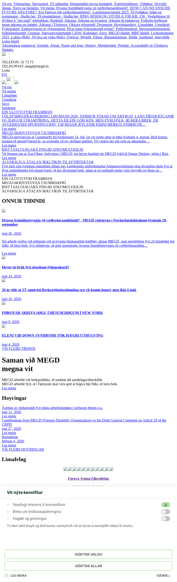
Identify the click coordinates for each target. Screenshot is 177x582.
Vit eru (8, 4)
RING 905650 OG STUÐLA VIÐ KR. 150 (114, 16)
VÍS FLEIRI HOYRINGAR (23, 449)
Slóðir (134, 37)
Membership (108, 45)
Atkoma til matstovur (125, 20)
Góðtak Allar (88, 566)
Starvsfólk (162, 37)
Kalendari (91, 33)
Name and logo (73, 45)
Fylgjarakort (11, 29)
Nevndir (160, 4)
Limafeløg (146, 25)
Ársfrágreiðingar (127, 4)
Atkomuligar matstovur (19, 45)
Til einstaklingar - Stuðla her (58, 16)
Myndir (86, 37)
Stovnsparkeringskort (155, 29)
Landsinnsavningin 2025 (111, 12)
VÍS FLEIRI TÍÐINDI (18, 349)
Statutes (8, 50)
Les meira (9, 388)
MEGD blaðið (120, 33)
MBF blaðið (141, 33)
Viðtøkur (147, 4)
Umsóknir (162, 25)
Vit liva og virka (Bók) (49, 37)
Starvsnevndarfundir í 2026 (62, 33)
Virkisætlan (23, 4)
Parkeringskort (127, 29)
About (55, 45)
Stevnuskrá (41, 4)
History (91, 45)
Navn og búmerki (26, 8)
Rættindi (57, 20)
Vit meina (48, 8)
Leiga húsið (11, 41)
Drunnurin (105, 25)
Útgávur (73, 37)
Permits (124, 45)
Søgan (7, 8)
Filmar (98, 37)
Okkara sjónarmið (83, 25)
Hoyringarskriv (126, 25)
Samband (147, 37)
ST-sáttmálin (60, 4)
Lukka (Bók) (21, 37)
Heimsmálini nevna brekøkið (92, 4)
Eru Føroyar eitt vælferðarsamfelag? (65, 12)
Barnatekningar (116, 37)
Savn (104, 33)
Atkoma (71, 20)
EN (4, 75)
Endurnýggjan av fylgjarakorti (44, 29)
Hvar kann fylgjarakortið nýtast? (91, 29)
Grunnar (35, 33)
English (43, 45)
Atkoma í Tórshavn (54, 25)
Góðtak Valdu (88, 554)
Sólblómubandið (15, 33)
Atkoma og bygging (93, 20)
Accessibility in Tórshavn (149, 45)
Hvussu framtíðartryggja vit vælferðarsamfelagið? (93, 8)
